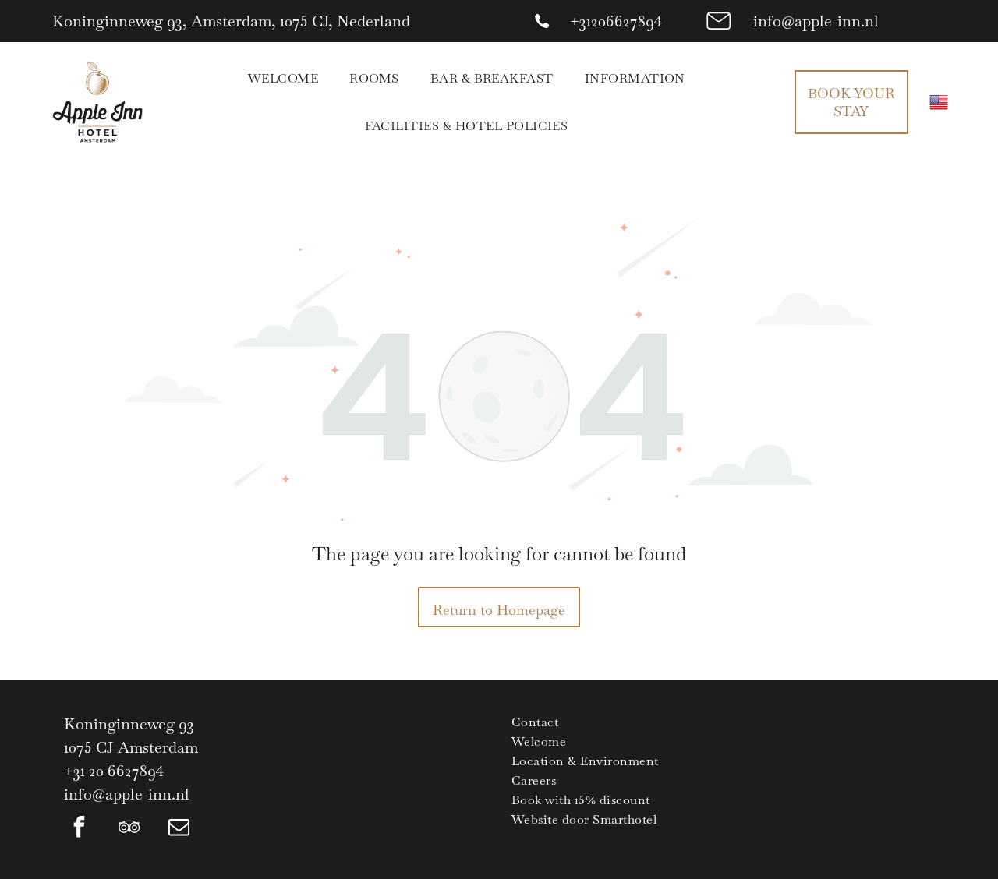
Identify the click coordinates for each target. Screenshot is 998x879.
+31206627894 (616, 21)
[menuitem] (283, 78)
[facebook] (79, 828)
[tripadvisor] (129, 828)
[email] (179, 828)
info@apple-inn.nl (816, 21)
